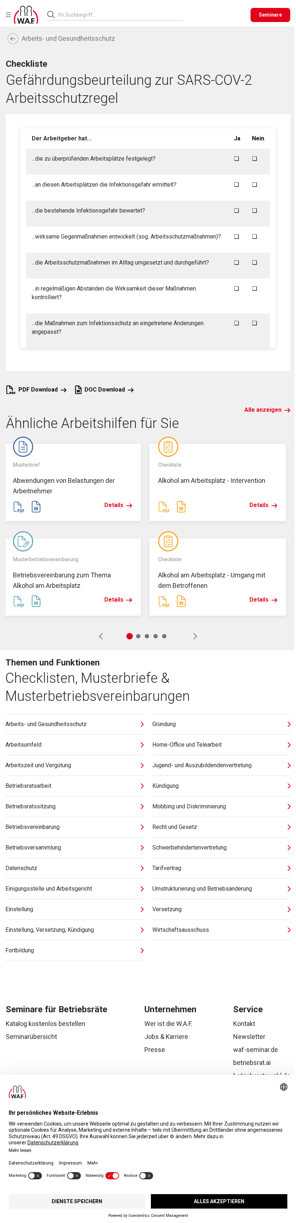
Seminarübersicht (31, 1036)
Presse (154, 1049)
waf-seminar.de (255, 1049)
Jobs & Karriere (166, 1036)
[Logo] (26, 15)
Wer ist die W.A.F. (168, 1023)
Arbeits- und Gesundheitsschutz (68, 38)
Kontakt (244, 1023)
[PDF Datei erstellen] (19, 506)
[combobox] (120, 14)
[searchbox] (118, 15)
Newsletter (249, 1036)
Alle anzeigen (263, 409)
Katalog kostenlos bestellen (45, 1023)
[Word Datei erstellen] (36, 506)
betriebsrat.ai (252, 1062)
